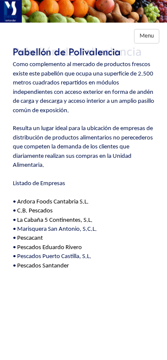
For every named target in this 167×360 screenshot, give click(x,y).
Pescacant (30, 238)
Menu (147, 36)
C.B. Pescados (35, 211)
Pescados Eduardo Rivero (49, 247)
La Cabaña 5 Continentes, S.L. (54, 220)
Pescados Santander (43, 266)
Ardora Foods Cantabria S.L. (53, 202)
